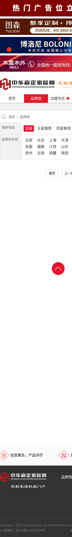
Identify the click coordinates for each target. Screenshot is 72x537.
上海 (52, 140)
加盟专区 (58, 99)
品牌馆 (36, 99)
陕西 (64, 153)
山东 (64, 147)
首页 (12, 99)
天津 (64, 140)
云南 (40, 153)
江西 (52, 147)
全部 (28, 128)
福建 (40, 147)
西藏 (52, 153)
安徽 (28, 147)
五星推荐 (44, 128)
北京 (40, 140)
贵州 (28, 153)
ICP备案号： (22, 530)
